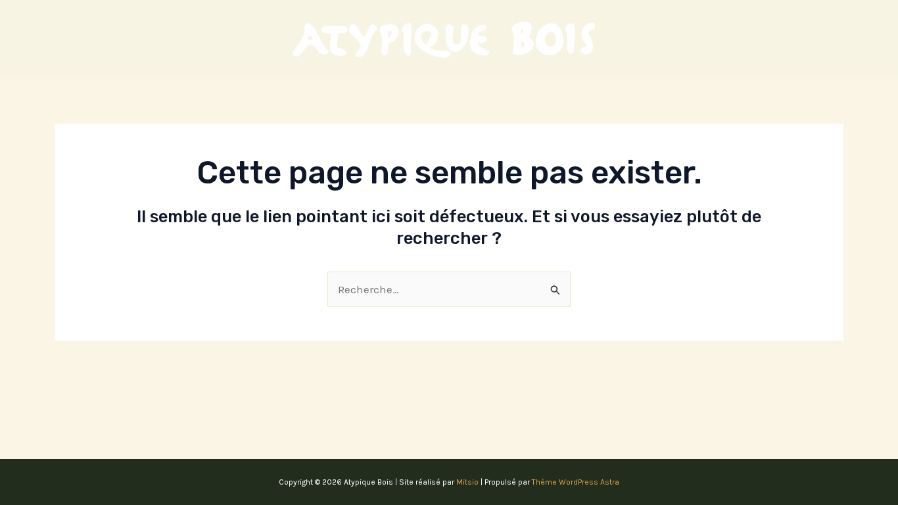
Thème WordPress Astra (575, 482)
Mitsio (467, 482)
